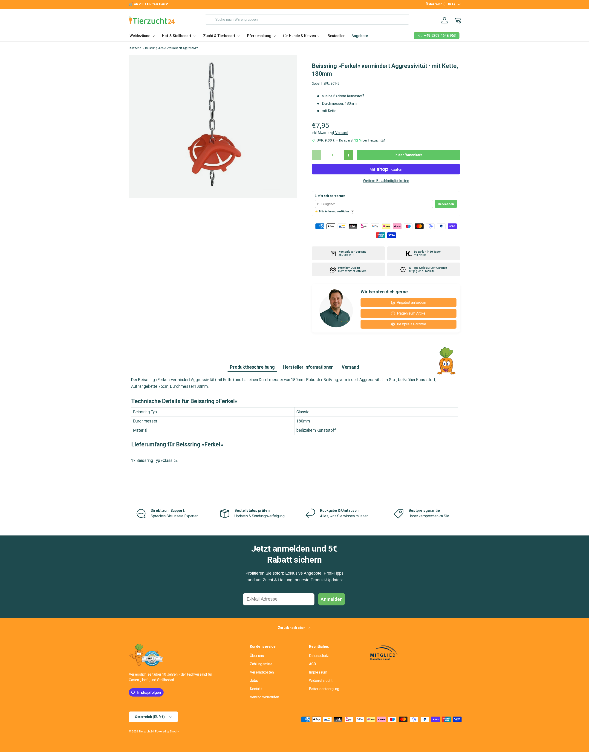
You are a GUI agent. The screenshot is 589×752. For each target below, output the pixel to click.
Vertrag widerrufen (264, 697)
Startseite (135, 48)
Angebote (360, 36)
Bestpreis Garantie (411, 324)
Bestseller (336, 36)
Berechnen (446, 204)
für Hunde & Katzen (299, 36)
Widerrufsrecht (320, 680)
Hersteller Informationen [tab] (308, 367)
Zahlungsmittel (261, 664)
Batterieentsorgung (324, 689)
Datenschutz (319, 656)
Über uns (257, 656)
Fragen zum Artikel (411, 313)
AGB (312, 664)
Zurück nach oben (292, 628)
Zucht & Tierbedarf (219, 36)
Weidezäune (140, 36)
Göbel (316, 83)
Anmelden (331, 599)
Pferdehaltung (259, 36)
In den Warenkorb (408, 155)
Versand (341, 133)
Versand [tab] (350, 367)
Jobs (254, 680)
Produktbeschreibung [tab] (252, 367)
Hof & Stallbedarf (176, 36)
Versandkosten (262, 672)
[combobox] (307, 19)
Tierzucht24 (146, 731)
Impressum (318, 672)
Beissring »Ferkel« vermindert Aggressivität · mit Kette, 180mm (172, 48)
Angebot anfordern (411, 302)
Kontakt (256, 689)
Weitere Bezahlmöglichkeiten (386, 181)
